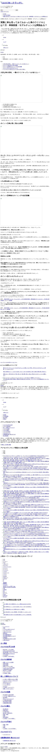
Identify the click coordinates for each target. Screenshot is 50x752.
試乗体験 (5, 589)
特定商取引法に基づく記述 (9, 638)
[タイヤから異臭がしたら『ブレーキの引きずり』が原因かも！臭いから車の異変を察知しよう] (25, 543)
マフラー (5, 574)
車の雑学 (5, 697)
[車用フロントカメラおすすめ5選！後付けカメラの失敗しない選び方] (19, 474)
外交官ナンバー (5, 577)
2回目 (4, 559)
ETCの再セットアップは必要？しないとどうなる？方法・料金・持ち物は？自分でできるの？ (25, 468)
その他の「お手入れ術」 (9, 656)
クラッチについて (7, 630)
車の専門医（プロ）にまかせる (10, 652)
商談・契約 (5, 714)
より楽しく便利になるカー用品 (10, 679)
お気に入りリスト (5, 11)
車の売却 (5, 417)
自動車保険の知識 (7, 703)
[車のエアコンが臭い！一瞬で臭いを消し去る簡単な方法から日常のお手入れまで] (22, 464)
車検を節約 (5, 663)
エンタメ (5, 686)
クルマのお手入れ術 (7, 424)
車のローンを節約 (7, 670)
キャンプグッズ (5, 570)
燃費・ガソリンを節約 (8, 662)
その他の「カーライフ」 (9, 687)
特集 (4, 627)
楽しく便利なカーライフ (9, 427)
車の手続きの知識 (7, 701)
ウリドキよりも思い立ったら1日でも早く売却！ (14, 69)
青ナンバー (5, 593)
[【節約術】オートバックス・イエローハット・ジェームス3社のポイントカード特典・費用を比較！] (26, 481)
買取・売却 (5, 724)
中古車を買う (6, 711)
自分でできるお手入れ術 (9, 650)
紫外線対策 (5, 584)
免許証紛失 (5, 576)
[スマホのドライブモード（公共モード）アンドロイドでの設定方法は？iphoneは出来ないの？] (25, 455)
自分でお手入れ (9, 587)
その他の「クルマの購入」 (9, 718)
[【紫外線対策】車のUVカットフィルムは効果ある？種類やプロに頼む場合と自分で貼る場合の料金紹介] (26, 547)
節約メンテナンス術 (7, 666)
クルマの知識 (6, 429)
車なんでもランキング (8, 698)
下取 (4, 725)
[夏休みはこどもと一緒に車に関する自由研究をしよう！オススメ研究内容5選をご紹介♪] (24, 496)
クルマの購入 (6, 430)
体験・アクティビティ (8, 688)
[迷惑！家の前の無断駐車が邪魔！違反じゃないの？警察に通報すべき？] (20, 461)
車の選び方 (5, 709)
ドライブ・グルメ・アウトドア (10, 680)
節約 (5, 583)
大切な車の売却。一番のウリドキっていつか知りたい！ (16, 63)
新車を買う (5, 710)
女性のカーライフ (7, 682)
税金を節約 (5, 665)
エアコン (5, 565)
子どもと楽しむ (6, 683)
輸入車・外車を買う (7, 713)
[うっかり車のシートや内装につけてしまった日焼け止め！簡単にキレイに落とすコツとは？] (25, 477)
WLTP (4, 562)
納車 (4, 715)
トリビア (5, 571)
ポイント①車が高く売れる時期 (10, 65)
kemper (2, 52)
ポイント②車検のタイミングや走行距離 (12, 66)
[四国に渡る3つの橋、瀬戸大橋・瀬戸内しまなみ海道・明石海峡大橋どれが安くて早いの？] (24, 458)
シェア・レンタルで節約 (9, 667)
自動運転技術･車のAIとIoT (9, 434)
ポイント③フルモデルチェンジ (10, 68)
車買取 (4, 414)
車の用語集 (5, 435)
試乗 (4, 588)
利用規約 (5, 637)
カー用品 (4, 643)
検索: (2, 10)
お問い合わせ (6, 640)
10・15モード (5, 561)
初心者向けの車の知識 (8, 694)
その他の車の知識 (7, 700)
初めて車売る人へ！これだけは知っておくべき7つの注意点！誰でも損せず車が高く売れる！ (24, 371)
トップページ (6, 626)
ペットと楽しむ (6, 684)
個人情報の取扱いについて (9, 636)
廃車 (4, 727)
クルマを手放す (6, 431)
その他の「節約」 (7, 673)
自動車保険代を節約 (7, 669)
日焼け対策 (5, 578)
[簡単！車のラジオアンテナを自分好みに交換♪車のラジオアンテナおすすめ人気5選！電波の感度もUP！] (26, 470)
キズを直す (5, 655)
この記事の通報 (7, 444)
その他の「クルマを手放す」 (10, 728)
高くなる (5, 596)
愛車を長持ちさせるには (9, 653)
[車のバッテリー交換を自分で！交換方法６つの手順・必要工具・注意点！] (21, 551)
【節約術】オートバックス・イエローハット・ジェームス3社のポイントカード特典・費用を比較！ (26, 483)
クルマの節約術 (6, 426)
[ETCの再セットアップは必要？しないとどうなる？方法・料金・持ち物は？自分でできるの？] (25, 466)
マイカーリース (6, 572)
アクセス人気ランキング (9, 629)
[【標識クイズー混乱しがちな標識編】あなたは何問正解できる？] (18, 515)
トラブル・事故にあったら (9, 696)
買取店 (4, 419)
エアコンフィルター (7, 566)
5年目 (4, 560)
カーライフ (5, 569)
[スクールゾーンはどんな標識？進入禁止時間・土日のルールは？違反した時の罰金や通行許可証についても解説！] (26, 485)
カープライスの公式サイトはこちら (9, 362)
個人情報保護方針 (7, 634)
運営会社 (5, 633)
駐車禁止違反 (5, 595)
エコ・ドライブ (6, 671)
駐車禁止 (4, 594)
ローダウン (5, 575)
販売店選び (5, 717)
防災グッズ (5, 592)
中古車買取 (5, 416)
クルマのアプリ (6, 433)
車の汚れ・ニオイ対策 (8, 649)
